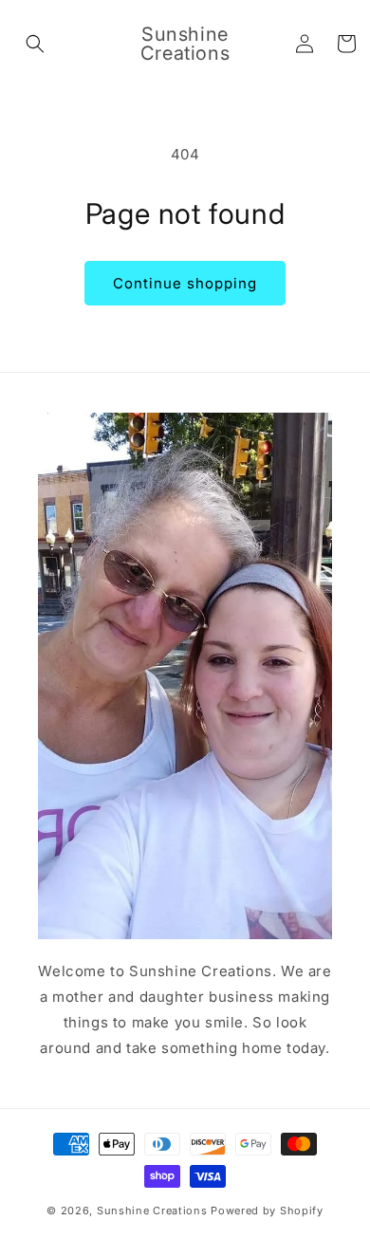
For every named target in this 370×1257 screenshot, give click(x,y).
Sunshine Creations (152, 1210)
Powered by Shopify (267, 1210)
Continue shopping (185, 283)
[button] (35, 44)
